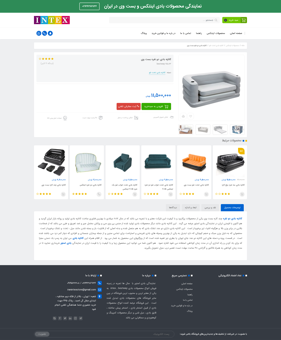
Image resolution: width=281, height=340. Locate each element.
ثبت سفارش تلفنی (127, 106)
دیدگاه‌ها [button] (173, 207)
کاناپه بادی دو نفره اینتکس (90, 184)
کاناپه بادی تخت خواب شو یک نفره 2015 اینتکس (124, 187)
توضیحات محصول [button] (232, 207)
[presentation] (243, 129)
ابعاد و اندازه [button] (190, 207)
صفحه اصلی (236, 33)
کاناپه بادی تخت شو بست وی (196, 184)
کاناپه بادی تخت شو (157, 72)
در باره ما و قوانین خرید (163, 33)
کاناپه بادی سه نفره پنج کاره (233, 184)
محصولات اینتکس (216, 33)
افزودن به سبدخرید (154, 106)
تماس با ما (185, 33)
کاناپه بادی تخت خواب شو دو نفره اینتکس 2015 (159, 187)
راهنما (199, 33)
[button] (234, 20)
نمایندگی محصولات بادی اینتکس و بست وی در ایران (152, 6)
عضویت (42, 334)
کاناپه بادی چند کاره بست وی (53, 184)
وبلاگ (144, 33)
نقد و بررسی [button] (210, 207)
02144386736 (89, 6)
